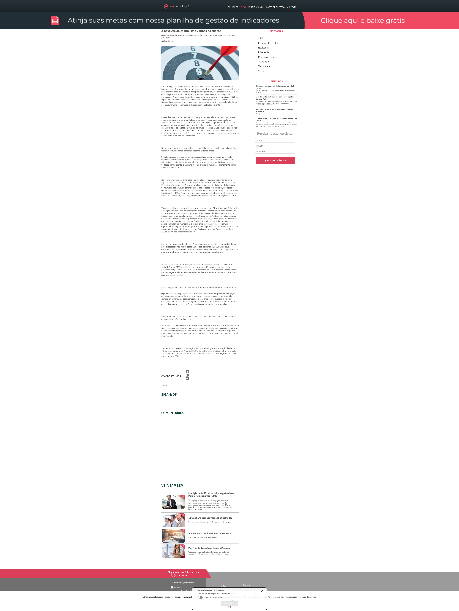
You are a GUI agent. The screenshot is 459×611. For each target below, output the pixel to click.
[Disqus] (200, 448)
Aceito (200, 597)
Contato (291, 7)
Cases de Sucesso (275, 7)
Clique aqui (173, 572)
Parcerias (247, 585)
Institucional (255, 7)
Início (223, 586)
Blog (243, 7)
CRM (260, 38)
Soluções (233, 7)
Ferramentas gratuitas (269, 43)
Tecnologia (263, 61)
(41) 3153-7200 (182, 575)
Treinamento (264, 66)
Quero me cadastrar (275, 160)
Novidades (263, 47)
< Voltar (164, 385)
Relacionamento (266, 57)
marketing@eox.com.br (184, 582)
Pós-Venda (263, 52)
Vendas (261, 71)
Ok (229, 607)
